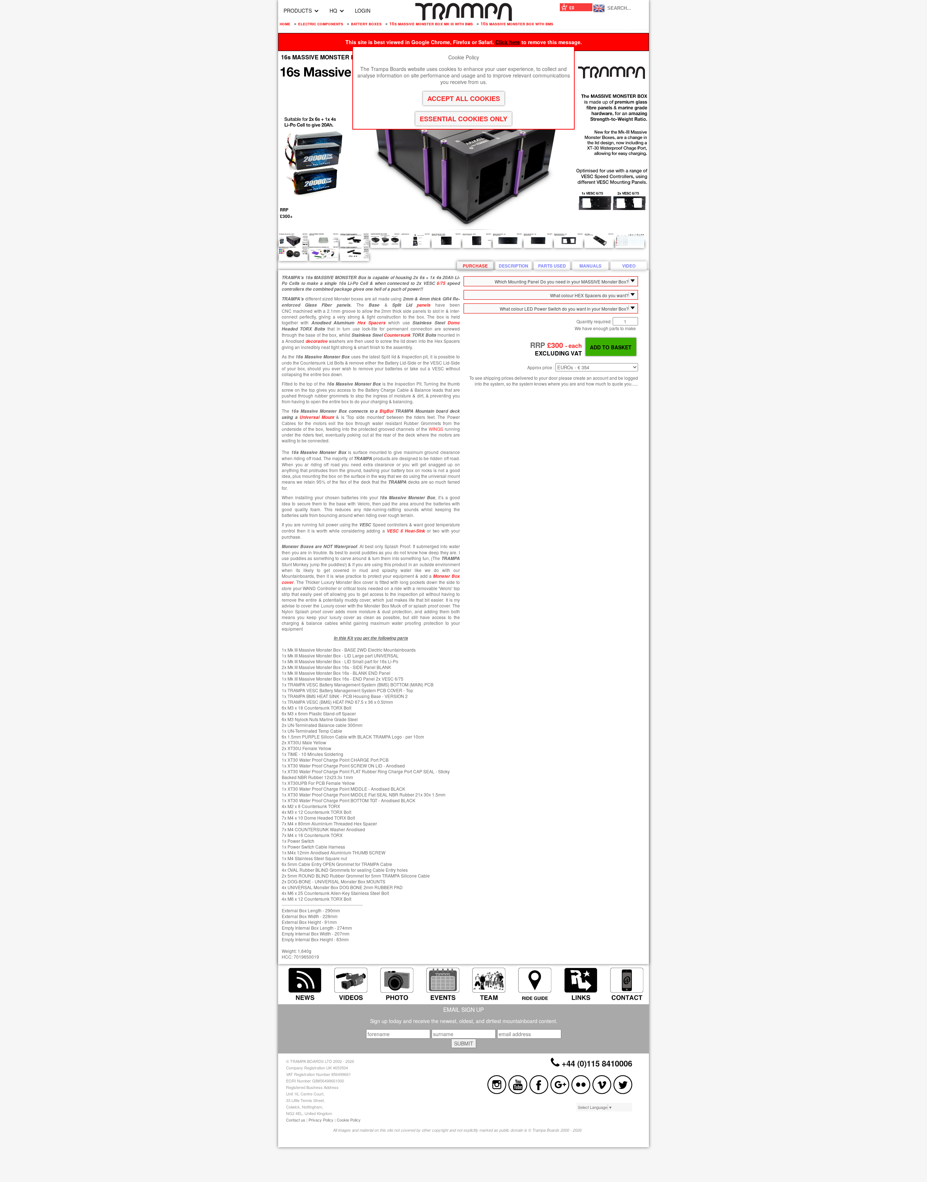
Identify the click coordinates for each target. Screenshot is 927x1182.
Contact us (295, 1120)
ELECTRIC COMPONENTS (320, 23)
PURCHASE (475, 265)
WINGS (436, 429)
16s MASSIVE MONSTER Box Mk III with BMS (431, 23)
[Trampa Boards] (463, 18)
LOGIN (362, 10)
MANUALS (590, 265)
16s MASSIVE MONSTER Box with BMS (517, 23)
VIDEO (629, 265)
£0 (571, 7)
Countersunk (397, 335)
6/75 (441, 283)
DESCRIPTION (513, 265)
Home (285, 23)
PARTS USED (552, 265)
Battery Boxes (366, 23)
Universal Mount (316, 417)
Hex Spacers (371, 323)
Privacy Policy (321, 1120)
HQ (333, 10)
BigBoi (386, 411)
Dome (454, 323)
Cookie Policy (349, 1120)
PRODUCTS (298, 10)
